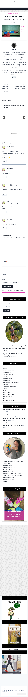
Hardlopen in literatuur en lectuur (10, 382)
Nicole (14, 49)
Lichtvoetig (5, 384)
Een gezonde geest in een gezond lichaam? (20, 86)
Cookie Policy (4, 691)
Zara (8, 184)
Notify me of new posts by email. (12, 282)
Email (4, 268)
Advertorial (5, 366)
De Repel (9, 146)
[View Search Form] (14, 1)
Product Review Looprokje (9, 394)
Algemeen (5, 368)
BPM (5, 481)
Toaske (9, 168)
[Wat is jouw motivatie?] (14, 610)
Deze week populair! (8, 372)
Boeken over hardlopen (8, 370)
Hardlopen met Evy (9, 479)
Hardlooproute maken (9, 467)
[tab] (11, 133)
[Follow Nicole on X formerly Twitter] (15, 77)
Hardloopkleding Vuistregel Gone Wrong (12, 425)
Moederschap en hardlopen (9, 386)
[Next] (24, 117)
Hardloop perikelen (7, 378)
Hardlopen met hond (9, 471)
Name (5, 261)
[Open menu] (14, 9)
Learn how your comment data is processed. (13, 292)
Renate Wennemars (9, 477)
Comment (6, 243)
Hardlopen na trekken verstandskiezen (13, 473)
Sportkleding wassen (9, 475)
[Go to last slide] (4, 117)
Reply (4, 161)
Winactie (5, 398)
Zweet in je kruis (8, 469)
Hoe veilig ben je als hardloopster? (11, 422)
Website (5, 274)
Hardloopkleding (6, 380)
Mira (8, 219)
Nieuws (4, 390)
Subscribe (6, 310)
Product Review (6, 392)
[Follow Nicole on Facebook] (13, 77)
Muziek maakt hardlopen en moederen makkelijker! (5, 88)
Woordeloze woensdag (14, 13)
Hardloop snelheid (8, 461)
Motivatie (5, 388)
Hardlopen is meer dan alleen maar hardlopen (14, 409)
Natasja (9, 202)
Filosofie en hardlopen (8, 374)
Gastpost (5, 376)
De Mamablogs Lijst (14, 649)
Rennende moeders (7, 396)
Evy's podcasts (8, 465)
